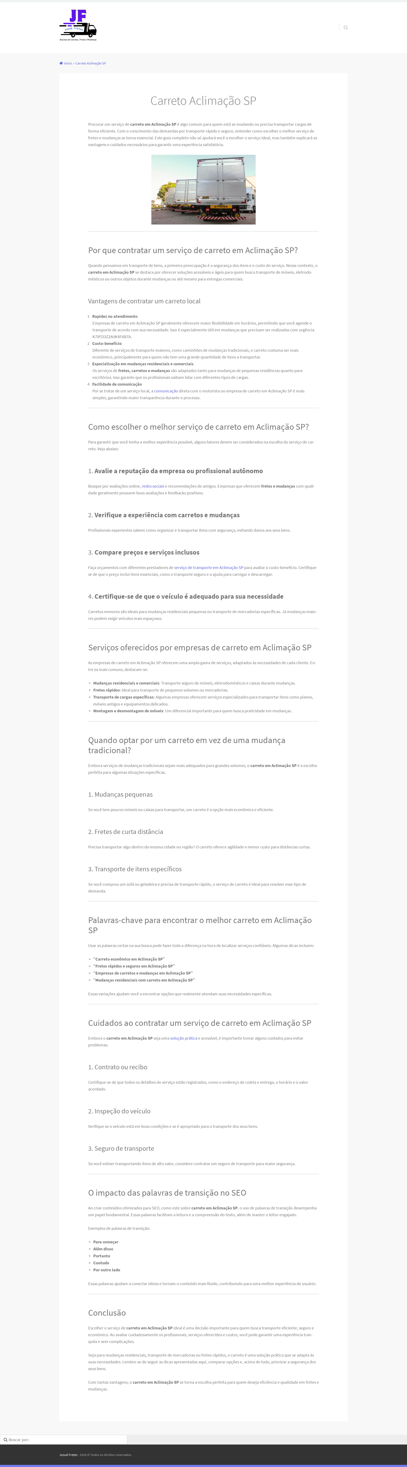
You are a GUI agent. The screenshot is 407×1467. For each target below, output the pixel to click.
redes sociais (153, 486)
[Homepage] (78, 27)
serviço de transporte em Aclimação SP (208, 567)
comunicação (166, 390)
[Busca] (342, 22)
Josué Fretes (68, 1455)
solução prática (183, 1038)
